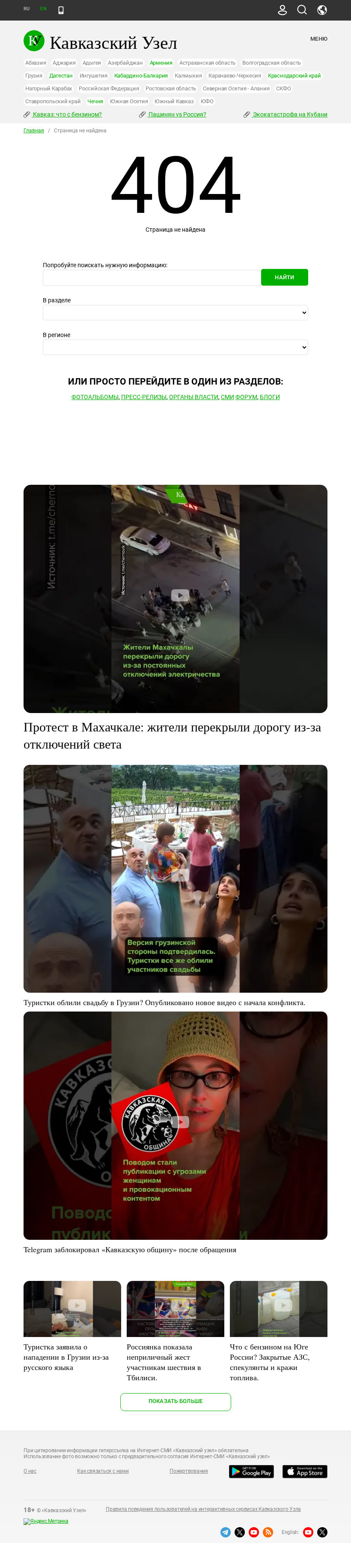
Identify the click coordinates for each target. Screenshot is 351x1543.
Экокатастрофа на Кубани (289, 114)
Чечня (95, 101)
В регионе (56, 334)
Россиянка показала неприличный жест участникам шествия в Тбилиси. (164, 1361)
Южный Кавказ (174, 101)
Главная (34, 131)
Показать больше (176, 1401)
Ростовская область (171, 88)
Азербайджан (125, 63)
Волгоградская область (271, 63)
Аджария (64, 63)
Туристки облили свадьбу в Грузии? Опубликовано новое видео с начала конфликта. (165, 1002)
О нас (30, 1471)
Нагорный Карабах (48, 88)
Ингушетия (93, 75)
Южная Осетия (129, 101)
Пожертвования (189, 1471)
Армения (161, 63)
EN (43, 9)
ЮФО (207, 101)
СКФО (283, 88)
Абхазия (35, 63)
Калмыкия (188, 75)
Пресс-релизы (144, 397)
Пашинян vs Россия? (176, 114)
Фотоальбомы (95, 397)
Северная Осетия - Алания (236, 88)
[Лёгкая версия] (61, 10)
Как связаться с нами (102, 1471)
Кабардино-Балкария (141, 75)
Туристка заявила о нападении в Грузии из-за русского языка (66, 1356)
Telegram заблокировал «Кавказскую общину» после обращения (130, 1249)
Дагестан (61, 75)
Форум (246, 397)
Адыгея (92, 63)
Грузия (33, 75)
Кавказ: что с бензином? (67, 114)
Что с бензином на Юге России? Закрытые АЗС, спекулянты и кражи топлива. (270, 1361)
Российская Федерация (109, 88)
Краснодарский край (294, 75)
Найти (284, 277)
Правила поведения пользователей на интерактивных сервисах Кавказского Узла (203, 1509)
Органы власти (193, 397)
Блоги (270, 397)
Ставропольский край (52, 101)
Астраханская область (207, 63)
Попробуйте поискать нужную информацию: (105, 265)
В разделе (57, 300)
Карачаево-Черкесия (234, 75)
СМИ (227, 397)
